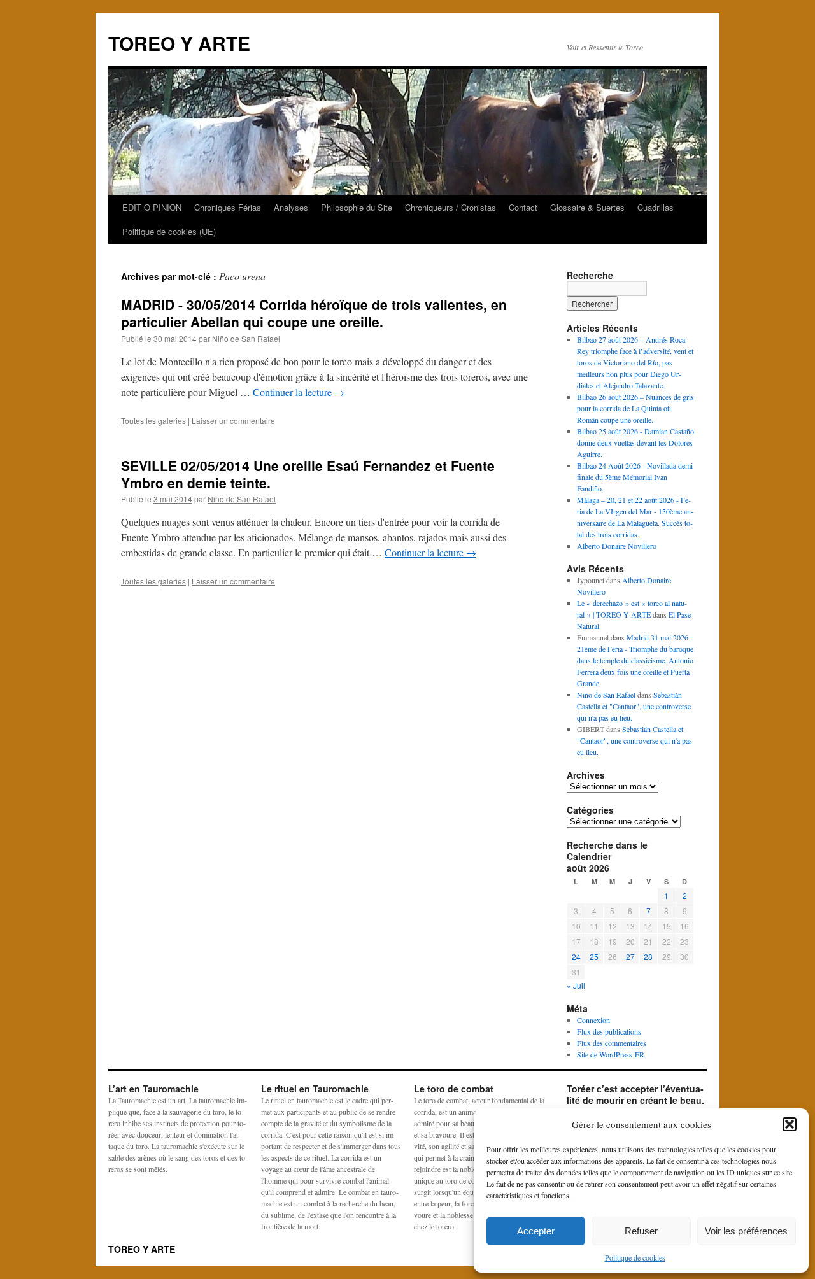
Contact (523, 207)
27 (630, 956)
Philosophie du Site (356, 207)
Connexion (593, 1020)
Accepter (536, 1231)
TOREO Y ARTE (179, 43)
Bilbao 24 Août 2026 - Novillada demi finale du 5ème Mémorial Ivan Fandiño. (635, 476)
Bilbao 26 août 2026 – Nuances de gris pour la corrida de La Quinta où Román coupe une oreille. (635, 408)
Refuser (641, 1231)
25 (594, 956)
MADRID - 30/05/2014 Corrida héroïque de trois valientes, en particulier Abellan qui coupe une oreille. (314, 313)
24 (576, 956)
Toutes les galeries (153, 420)
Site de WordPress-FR (610, 1054)
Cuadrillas (655, 207)
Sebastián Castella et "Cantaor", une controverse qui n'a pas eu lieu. (634, 706)
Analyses (291, 207)
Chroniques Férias (227, 207)
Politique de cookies (635, 1257)
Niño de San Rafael (246, 338)
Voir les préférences (746, 1231)
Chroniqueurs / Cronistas (450, 207)
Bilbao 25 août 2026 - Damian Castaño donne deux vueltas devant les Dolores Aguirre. (635, 442)
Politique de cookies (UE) (169, 231)
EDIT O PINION (151, 207)
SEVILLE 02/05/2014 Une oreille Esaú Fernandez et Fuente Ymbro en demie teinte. (308, 474)
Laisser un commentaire (233, 420)
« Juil (576, 985)
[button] (789, 1124)
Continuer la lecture (298, 392)
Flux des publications (609, 1031)
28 (648, 956)
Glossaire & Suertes (587, 207)
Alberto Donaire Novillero (616, 546)
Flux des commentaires (611, 1043)
